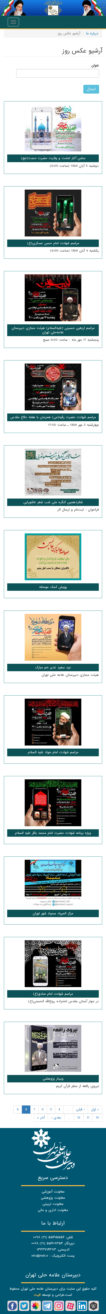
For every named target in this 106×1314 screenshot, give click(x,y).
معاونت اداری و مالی (53, 1210)
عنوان (95, 65)
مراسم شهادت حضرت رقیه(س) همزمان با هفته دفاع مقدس (53, 417)
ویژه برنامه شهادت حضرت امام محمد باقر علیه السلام (53, 833)
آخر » (41, 1117)
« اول (95, 1109)
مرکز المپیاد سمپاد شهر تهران (53, 913)
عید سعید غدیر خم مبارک (53, 667)
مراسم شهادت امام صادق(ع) (53, 993)
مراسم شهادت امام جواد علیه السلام (53, 752)
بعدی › (56, 1117)
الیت (37, 1294)
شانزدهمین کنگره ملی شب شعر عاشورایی (53, 502)
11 (88, 1117)
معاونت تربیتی (53, 1204)
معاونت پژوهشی (53, 1197)
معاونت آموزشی (53, 1191)
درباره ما (92, 33)
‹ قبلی (80, 1109)
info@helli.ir (39, 1255)
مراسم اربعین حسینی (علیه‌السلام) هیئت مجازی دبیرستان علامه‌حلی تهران (53, 330)
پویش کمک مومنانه (53, 587)
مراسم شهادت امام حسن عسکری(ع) (53, 243)
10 (97, 1117)
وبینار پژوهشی (53, 1078)
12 (78, 1117)
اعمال (91, 89)
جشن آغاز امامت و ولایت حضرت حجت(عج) (53, 158)
